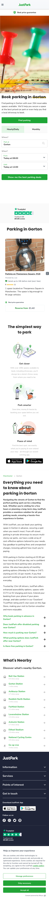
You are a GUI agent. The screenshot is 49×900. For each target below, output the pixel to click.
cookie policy (38, 865)
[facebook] (4, 820)
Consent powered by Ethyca (34, 895)
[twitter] (14, 820)
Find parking (24, 120)
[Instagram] (9, 820)
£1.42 (25, 308)
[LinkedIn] (19, 820)
